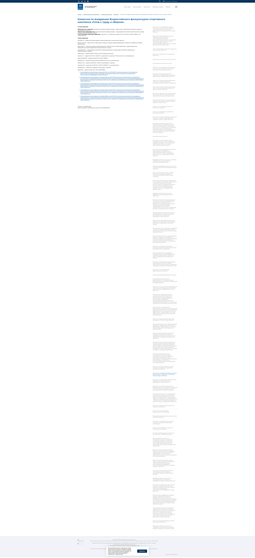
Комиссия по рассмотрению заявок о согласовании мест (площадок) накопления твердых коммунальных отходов (163, 472)
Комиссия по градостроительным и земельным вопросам (163, 107)
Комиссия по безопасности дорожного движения (164, 55)
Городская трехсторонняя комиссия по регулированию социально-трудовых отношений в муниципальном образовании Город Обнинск (164, 214)
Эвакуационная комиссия (160, 136)
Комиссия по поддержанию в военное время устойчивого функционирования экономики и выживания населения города (164, 222)
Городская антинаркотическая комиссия (164, 59)
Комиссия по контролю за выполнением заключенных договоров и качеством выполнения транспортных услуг (164, 69)
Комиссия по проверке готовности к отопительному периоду (163, 428)
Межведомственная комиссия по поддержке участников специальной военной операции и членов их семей (164, 527)
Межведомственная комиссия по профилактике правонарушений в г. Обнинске (163, 195)
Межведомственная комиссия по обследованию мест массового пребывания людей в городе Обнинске (164, 479)
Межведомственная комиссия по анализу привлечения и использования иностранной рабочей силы (164, 161)
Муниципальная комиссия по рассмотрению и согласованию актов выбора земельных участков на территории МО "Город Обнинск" (165, 280)
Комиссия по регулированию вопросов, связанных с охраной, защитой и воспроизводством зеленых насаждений (164, 82)
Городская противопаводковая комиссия (164, 275)
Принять (142, 551)
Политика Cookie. (119, 554)
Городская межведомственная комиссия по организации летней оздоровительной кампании (165, 167)
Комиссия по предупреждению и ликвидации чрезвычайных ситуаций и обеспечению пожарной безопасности (164, 75)
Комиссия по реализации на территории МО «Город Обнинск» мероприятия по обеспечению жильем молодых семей (164, 95)
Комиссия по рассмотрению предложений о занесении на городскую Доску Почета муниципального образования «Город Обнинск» (165, 288)
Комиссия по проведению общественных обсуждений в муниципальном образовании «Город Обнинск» (164, 381)
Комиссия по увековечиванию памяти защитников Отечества (164, 521)
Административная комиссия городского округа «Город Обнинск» (165, 49)
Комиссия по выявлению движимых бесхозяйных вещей (163, 112)
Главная (79, 14)
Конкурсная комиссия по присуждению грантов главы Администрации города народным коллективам (164, 101)
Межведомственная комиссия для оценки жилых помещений (165, 416)
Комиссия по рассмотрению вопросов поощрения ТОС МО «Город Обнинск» (163, 319)
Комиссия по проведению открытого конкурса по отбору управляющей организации (163, 422)
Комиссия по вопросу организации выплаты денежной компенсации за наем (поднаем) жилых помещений (164, 248)
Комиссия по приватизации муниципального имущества (161, 411)
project (175, 554)
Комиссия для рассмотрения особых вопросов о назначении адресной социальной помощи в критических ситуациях (163, 174)
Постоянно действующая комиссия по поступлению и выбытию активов (163, 433)
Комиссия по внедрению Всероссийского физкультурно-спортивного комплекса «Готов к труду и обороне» (165, 374)
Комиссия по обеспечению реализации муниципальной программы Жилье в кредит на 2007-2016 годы (164, 88)
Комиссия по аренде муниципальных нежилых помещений (163, 406)
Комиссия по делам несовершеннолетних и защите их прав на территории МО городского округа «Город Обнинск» (165, 118)
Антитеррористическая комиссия (162, 63)
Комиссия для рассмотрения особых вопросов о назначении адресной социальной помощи (163, 368)
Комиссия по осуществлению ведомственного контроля (161, 270)
